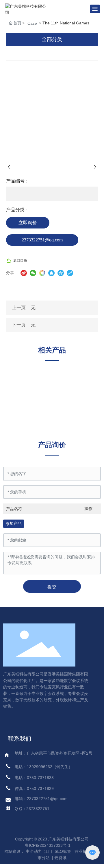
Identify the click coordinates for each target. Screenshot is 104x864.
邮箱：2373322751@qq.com (41, 798)
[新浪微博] (24, 273)
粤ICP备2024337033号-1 (47, 845)
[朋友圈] (42, 273)
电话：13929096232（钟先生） (44, 766)
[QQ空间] (60, 273)
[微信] (33, 273)
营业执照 (83, 851)
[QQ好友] (51, 273)
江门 (47, 851)
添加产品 (13, 523)
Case (32, 23)
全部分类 (52, 39)
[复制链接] (70, 273)
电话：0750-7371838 (34, 777)
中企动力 (34, 851)
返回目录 (20, 261)
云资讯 (60, 857)
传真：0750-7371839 (34, 788)
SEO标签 (63, 851)
